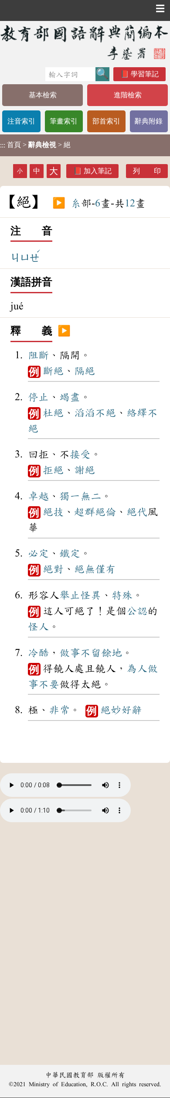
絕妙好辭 (121, 710)
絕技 (53, 512)
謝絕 (84, 470)
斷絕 (53, 371)
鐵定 (69, 553)
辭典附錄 (149, 121)
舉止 (69, 595)
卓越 (38, 496)
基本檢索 (43, 95)
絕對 (53, 569)
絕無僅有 (95, 569)
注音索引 (21, 121)
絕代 (136, 512)
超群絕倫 (95, 512)
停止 (38, 397)
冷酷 (38, 653)
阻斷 (38, 355)
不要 (48, 684)
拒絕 (53, 470)
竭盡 (69, 397)
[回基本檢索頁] (85, 42)
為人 (136, 668)
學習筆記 (145, 74)
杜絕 (53, 413)
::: (2, 145)
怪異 (90, 595)
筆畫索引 (64, 121)
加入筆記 (98, 171)
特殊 (122, 595)
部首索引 (106, 121)
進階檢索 (128, 95)
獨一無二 (80, 496)
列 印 (147, 171)
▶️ (58, 203)
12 (130, 203)
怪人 (38, 626)
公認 (136, 611)
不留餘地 (101, 653)
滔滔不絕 (95, 413)
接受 (80, 454)
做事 (69, 653)
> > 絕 (35, 145)
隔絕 (84, 371)
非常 (59, 710)
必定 (38, 553)
